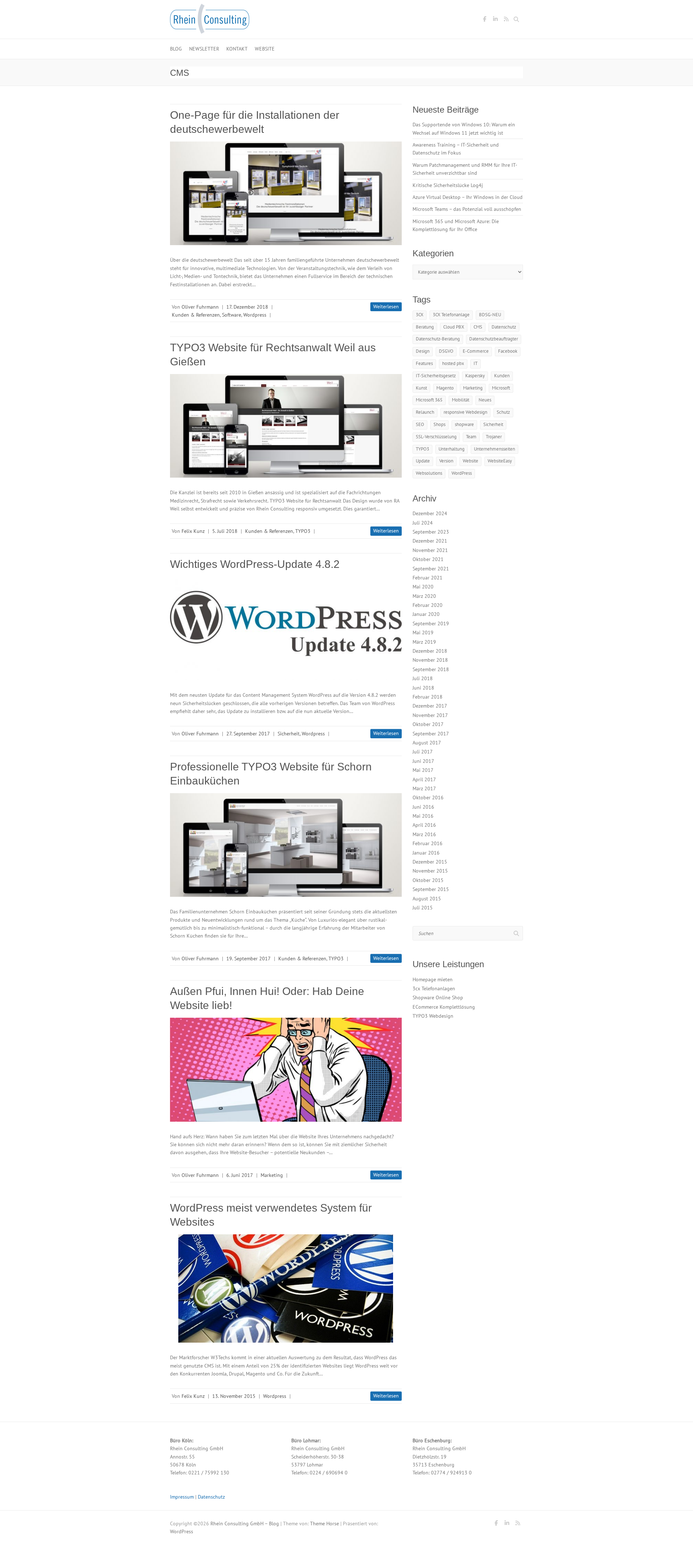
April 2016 (424, 825)
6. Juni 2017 (239, 1175)
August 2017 (427, 742)
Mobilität (460, 400)
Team (471, 437)
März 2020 (424, 596)
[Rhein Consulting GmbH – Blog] (210, 21)
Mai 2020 (423, 586)
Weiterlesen (386, 306)
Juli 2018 (423, 678)
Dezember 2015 (430, 862)
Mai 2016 (423, 816)
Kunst (421, 388)
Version (446, 461)
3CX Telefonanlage (451, 315)
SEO (420, 424)
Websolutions (429, 473)
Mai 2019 (423, 632)
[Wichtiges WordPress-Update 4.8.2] (286, 628)
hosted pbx (453, 363)
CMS (478, 327)
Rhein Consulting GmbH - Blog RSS (506, 20)
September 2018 (431, 669)
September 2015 (431, 889)
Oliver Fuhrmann (200, 307)
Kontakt (237, 48)
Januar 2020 (426, 614)
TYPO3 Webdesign (433, 1016)
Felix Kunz (193, 531)
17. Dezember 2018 (247, 307)
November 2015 (430, 871)
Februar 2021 (428, 577)
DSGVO (446, 351)
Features (424, 363)
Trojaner (494, 437)
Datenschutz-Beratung (438, 339)
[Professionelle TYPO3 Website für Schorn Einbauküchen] (286, 845)
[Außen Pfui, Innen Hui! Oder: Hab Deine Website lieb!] (286, 1069)
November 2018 (430, 660)
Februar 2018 (428, 697)
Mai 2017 (423, 770)
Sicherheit (289, 733)
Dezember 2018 (430, 651)
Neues (485, 400)
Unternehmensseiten (494, 449)
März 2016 (424, 834)
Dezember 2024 (430, 513)
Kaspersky (475, 376)
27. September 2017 (248, 733)
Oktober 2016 (428, 797)
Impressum (182, 1497)
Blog (176, 48)
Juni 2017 (423, 761)
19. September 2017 (248, 958)
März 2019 (424, 642)
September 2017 (431, 733)
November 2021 (430, 550)
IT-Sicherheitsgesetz (436, 376)
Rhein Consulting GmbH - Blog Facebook (484, 20)
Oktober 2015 (428, 880)
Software (231, 315)
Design (423, 351)
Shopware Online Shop (438, 997)
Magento (445, 388)
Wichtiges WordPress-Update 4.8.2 (255, 564)
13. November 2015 (234, 1396)
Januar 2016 (426, 852)
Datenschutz (504, 327)
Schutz (503, 412)
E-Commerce (476, 351)
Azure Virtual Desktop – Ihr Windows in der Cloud (468, 197)
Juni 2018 (423, 687)
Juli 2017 (423, 751)
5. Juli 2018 (224, 531)
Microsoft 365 (429, 400)
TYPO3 (302, 531)
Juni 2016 (423, 807)
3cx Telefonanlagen (434, 988)
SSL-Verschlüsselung (436, 437)
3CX (419, 315)
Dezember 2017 (430, 706)
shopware (464, 424)
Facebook (507, 351)
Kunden (502, 376)
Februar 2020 (428, 605)
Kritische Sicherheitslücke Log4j (448, 185)
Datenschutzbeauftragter (493, 339)
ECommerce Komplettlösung (444, 1007)
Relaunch (425, 412)
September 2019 (431, 623)
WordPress (462, 473)
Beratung (425, 327)
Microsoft (501, 388)
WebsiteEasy (500, 461)
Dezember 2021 (430, 541)
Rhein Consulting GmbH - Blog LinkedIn (495, 20)
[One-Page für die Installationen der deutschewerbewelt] (286, 193)
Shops (439, 424)
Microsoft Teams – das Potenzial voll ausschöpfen (467, 209)
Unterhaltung (452, 449)
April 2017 (424, 779)
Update (423, 461)
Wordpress (254, 315)
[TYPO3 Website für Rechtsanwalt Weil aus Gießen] (286, 426)
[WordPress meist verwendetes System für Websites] (286, 1288)
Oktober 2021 (428, 559)
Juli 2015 (423, 907)
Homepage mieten (433, 979)
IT (476, 363)
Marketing (272, 1175)
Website (265, 48)
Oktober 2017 (428, 724)
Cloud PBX (453, 327)
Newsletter (204, 48)
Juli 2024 (423, 523)
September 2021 (431, 568)
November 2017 (430, 715)
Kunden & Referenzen (196, 315)
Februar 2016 (428, 843)
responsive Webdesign (465, 412)
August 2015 (427, 898)
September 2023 (431, 532)
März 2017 (424, 788)
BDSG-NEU (490, 315)
